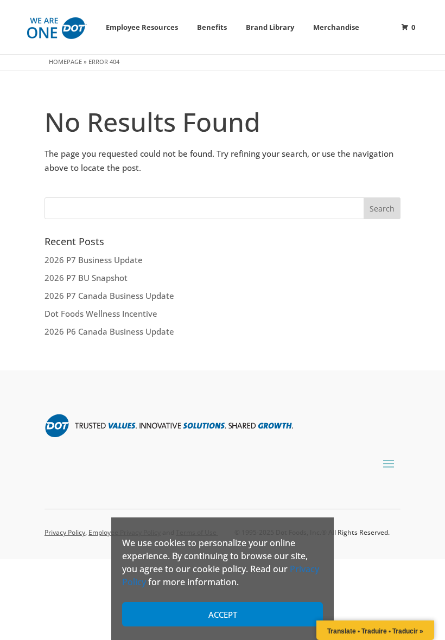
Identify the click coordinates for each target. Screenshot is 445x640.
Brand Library (270, 27)
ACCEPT (222, 614)
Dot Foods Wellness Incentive (100, 313)
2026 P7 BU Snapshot (86, 277)
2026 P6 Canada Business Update (109, 331)
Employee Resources (142, 27)
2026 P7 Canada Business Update (109, 295)
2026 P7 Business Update (93, 259)
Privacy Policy (64, 532)
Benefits (212, 27)
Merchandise (336, 27)
